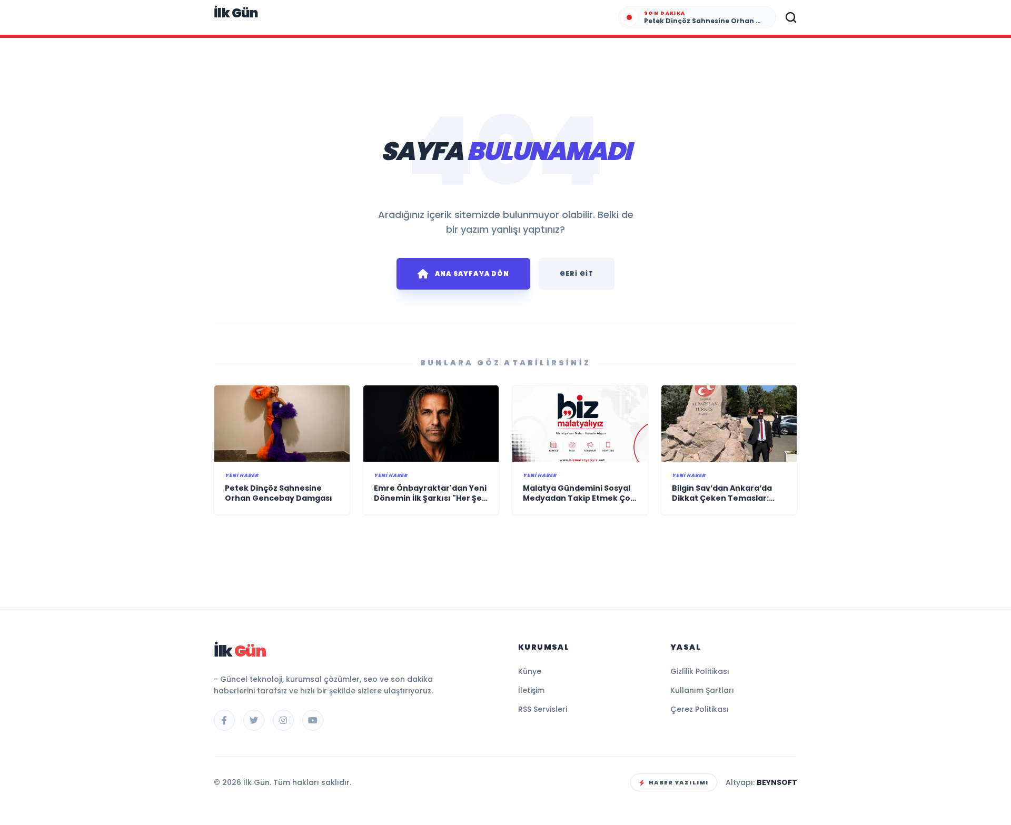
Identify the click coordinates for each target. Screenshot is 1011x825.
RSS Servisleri (542, 709)
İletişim (531, 690)
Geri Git (577, 273)
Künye (529, 671)
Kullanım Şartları (702, 690)
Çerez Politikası (699, 709)
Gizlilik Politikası (699, 671)
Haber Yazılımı (678, 782)
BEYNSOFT (777, 782)
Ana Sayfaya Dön (472, 273)
